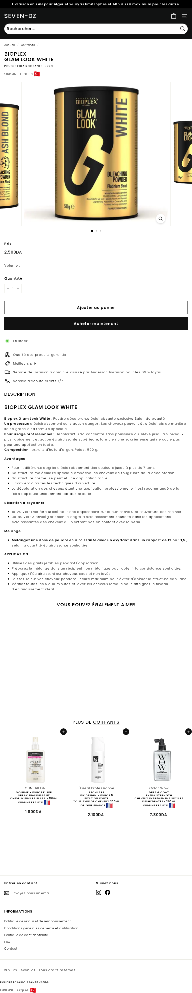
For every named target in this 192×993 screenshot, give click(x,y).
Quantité (13, 278)
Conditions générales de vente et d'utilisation (41, 928)
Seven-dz (20, 16)
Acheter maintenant (96, 323)
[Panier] (174, 16)
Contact (11, 948)
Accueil (9, 45)
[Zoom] (160, 218)
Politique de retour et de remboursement (37, 921)
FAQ (7, 942)
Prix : (9, 243)
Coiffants (28, 45)
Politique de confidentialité (26, 935)
